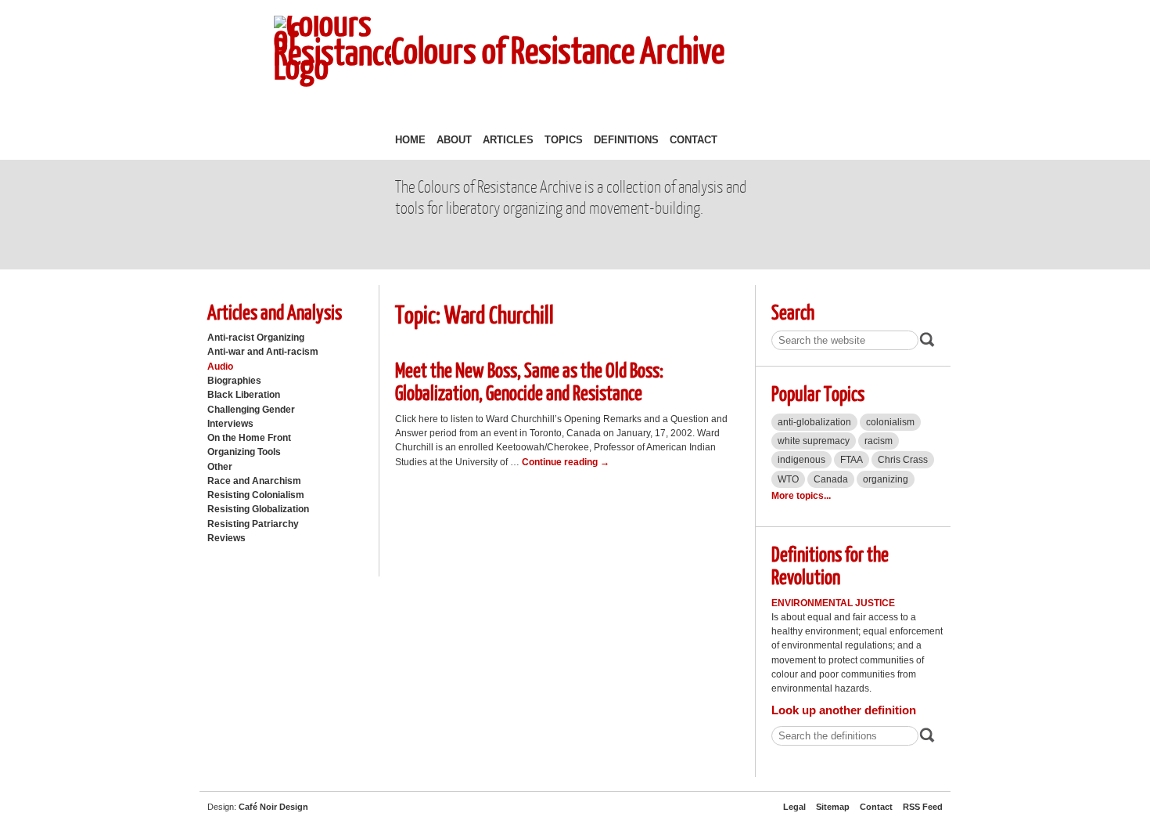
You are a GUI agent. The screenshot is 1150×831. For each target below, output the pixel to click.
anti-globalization (814, 422)
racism (878, 440)
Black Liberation (243, 394)
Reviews (226, 538)
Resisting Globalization (258, 509)
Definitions (626, 140)
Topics (563, 140)
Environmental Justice (833, 603)
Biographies (234, 380)
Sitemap (833, 806)
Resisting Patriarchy (253, 523)
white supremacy (814, 440)
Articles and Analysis (274, 311)
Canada (831, 479)
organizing (885, 479)
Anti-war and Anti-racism (262, 351)
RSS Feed (923, 806)
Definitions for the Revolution (830, 564)
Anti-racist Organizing (255, 337)
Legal (794, 806)
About (454, 140)
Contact (693, 140)
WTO (788, 479)
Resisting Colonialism (255, 495)
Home (410, 140)
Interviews (230, 423)
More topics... (801, 495)
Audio (220, 366)
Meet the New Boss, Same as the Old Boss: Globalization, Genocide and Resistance (529, 380)
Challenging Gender (251, 409)
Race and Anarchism (254, 480)
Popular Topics (817, 393)
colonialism (890, 422)
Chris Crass (903, 459)
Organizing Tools (244, 451)
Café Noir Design (273, 806)
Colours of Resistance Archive (557, 49)
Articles (508, 140)
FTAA (851, 459)
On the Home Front (249, 437)
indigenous (801, 459)
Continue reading (565, 462)
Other (219, 466)
